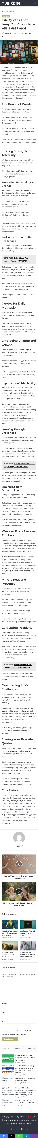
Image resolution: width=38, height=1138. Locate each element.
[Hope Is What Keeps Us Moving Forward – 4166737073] (10, 924)
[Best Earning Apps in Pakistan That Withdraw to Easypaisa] (8, 1058)
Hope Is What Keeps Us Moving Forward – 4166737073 (10, 933)
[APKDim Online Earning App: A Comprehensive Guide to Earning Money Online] (8, 1069)
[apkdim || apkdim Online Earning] (12, 3)
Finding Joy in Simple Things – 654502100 (8, 955)
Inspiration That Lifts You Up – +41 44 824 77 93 (28, 933)
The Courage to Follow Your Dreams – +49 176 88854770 (27, 955)
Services (12, 11)
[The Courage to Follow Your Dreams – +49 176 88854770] (28, 945)
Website (4, 1022)
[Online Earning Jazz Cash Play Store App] (8, 1081)
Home (5, 11)
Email (4, 1013)
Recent (17, 1049)
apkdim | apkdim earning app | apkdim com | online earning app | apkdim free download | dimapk (19, 1120)
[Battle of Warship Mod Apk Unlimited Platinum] (8, 1103)
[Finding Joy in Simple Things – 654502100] (10, 945)
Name (4, 1003)
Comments (31, 1049)
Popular (6, 1049)
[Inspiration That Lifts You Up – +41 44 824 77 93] (28, 924)
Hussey (7, 33)
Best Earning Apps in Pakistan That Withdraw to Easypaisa (25, 1058)
